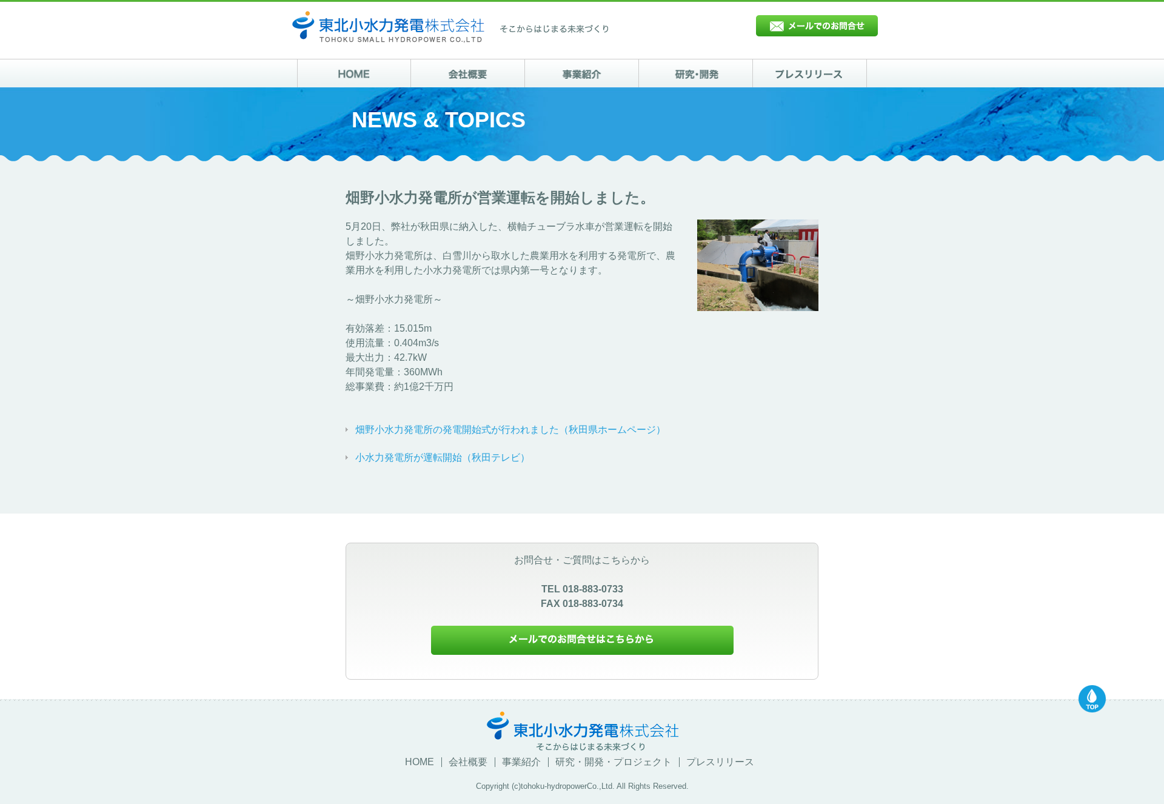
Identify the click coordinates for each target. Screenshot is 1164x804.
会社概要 (468, 762)
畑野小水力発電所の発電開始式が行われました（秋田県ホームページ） (510, 429)
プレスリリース (720, 762)
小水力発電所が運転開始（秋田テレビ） (442, 457)
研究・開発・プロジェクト (613, 762)
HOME (419, 762)
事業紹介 (521, 762)
